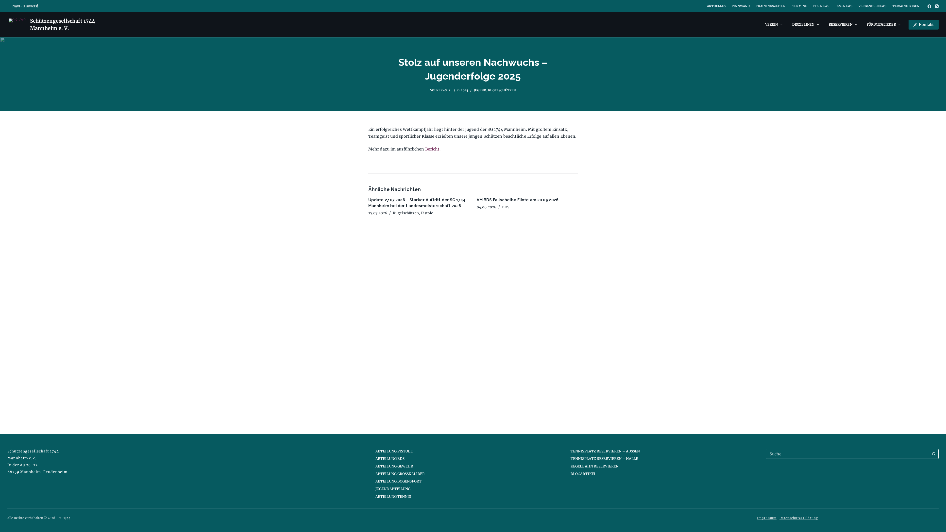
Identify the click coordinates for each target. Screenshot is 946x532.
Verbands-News (872, 6)
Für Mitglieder (881, 24)
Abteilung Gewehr (394, 466)
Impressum (767, 518)
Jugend (480, 90)
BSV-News (843, 6)
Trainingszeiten (771, 6)
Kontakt (926, 24)
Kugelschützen (502, 90)
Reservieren (840, 24)
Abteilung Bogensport (398, 481)
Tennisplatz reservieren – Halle (604, 458)
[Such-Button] (933, 454)
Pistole (427, 213)
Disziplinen (803, 24)
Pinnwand (741, 6)
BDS (505, 207)
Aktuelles (716, 6)
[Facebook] (929, 6)
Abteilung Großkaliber (400, 474)
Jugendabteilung (393, 489)
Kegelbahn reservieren (595, 466)
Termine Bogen (906, 6)
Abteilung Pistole (394, 451)
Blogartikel (583, 474)
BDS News (821, 6)
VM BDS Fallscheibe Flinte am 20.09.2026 (517, 200)
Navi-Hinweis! (25, 6)
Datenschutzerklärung (798, 518)
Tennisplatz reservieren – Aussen (605, 451)
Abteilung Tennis (393, 496)
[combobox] (847, 454)
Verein (771, 24)
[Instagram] (937, 6)
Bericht (432, 149)
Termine (799, 6)
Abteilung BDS (390, 458)
